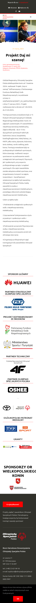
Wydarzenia (24, 68)
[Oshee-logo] (18, 388)
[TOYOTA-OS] (16, 406)
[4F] (18, 365)
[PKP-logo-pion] (18, 299)
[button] (27, 8)
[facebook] (16, 11)
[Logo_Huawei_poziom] (18, 279)
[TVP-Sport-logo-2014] (25, 427)
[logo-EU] (10, 446)
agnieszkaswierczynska (13, 64)
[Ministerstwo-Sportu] (18, 341)
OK (18, 599)
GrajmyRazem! (23, 2)
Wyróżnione (6, 70)
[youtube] (19, 11)
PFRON (18, 68)
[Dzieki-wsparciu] (25, 446)
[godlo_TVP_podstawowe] (11, 426)
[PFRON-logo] (18, 325)
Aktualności (12, 68)
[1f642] (18, 399)
